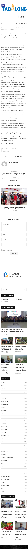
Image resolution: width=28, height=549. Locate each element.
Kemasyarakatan (15, 413)
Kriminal (15, 423)
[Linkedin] (22, 23)
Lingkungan (15, 426)
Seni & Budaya (15, 470)
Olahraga (15, 432)
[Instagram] (19, 23)
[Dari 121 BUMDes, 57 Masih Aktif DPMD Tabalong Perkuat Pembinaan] (7, 341)
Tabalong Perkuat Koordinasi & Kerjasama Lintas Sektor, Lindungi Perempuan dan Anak (12, 331)
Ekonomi (15, 398)
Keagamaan (15, 410)
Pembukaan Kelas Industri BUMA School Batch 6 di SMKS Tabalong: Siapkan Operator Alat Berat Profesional (7, 513)
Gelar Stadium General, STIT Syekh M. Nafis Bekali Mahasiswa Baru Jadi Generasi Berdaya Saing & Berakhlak (20, 513)
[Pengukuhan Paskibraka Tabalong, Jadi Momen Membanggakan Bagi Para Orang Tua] (14, 196)
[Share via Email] (21, 157)
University (15, 488)
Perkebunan (15, 451)
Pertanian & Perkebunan (15, 457)
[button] (2, 201)
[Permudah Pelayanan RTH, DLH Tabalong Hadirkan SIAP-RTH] (21, 341)
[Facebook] (16, 23)
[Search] (26, 23)
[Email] (24, 23)
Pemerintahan (10, 28)
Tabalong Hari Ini (15, 476)
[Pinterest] (21, 23)
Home (2, 28)
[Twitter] (17, 23)
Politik (15, 463)
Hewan (15, 407)
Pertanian (15, 454)
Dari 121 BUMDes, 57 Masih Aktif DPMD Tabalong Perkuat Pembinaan (7, 349)
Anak (15, 382)
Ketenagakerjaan (15, 420)
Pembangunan (15, 435)
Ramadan (15, 466)
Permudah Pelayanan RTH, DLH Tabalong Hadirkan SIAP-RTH (20, 348)
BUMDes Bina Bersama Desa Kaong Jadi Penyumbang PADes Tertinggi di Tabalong (6, 368)
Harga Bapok (15, 404)
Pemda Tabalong (15, 438)
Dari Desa (15, 388)
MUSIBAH (15, 429)
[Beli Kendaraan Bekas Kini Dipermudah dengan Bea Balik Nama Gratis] (21, 526)
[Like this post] (15, 157)
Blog (15, 385)
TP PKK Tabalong (15, 479)
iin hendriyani (8, 37)
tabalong (14, 148)
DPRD (15, 392)
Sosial (15, 473)
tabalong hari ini (5, 151)
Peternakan (15, 460)
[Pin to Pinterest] (20, 157)
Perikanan (15, 448)
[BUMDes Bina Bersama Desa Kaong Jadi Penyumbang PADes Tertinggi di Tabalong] (7, 359)
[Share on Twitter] (18, 157)
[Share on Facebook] (17, 157)
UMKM (15, 482)
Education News (15, 395)
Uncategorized (15, 485)
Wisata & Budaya (15, 491)
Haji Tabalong (15, 401)
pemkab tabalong (5, 148)
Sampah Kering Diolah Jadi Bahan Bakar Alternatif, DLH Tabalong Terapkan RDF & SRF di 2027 (20, 368)
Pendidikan (15, 445)
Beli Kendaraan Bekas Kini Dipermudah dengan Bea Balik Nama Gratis (20, 534)
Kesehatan (15, 417)
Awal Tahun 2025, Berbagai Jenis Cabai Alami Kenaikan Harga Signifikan (7, 534)
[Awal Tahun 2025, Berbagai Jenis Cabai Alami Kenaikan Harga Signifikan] (7, 526)
